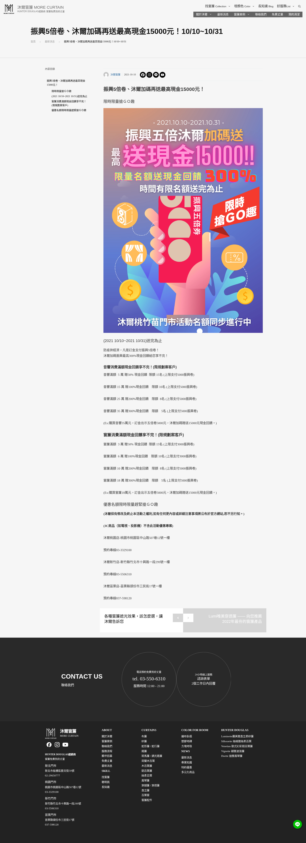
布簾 (144, 736)
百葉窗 (145, 795)
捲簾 (144, 751)
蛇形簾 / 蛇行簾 (150, 746)
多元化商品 (188, 772)
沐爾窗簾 (115, 74)
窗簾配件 (146, 800)
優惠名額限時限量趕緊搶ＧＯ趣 (69, 110)
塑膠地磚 (186, 741)
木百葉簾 (146, 765)
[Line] (156, 75)
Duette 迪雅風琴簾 (231, 756)
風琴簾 (145, 780)
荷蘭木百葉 (148, 760)
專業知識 (186, 762)
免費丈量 (277, 14)
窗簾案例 (239, 14)
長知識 (265, 6)
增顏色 (242, 6)
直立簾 (145, 790)
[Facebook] (143, 75)
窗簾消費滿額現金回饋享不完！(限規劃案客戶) (69, 103)
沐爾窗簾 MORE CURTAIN (40, 7)
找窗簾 (215, 6)
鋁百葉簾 (146, 770)
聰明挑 (106, 782)
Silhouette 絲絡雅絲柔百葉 (236, 741)
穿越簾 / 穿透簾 (150, 785)
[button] (299, 6)
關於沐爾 (201, 14)
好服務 (283, 6)
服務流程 (107, 751)
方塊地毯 (186, 746)
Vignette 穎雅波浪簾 (232, 751)
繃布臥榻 (186, 736)
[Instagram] (149, 75)
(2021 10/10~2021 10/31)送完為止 (69, 96)
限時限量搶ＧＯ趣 (61, 91)
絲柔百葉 (146, 775)
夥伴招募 (107, 756)
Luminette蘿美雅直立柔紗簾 (237, 736)
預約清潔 (294, 14)
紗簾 (144, 741)
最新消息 (223, 14)
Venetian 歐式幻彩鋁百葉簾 (237, 746)
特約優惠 (186, 767)
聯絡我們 (261, 14)
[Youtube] (162, 75)
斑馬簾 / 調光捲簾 (151, 756)
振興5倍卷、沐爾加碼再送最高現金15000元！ (66, 82)
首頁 (33, 41)
